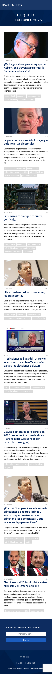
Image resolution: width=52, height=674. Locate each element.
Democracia (9, 611)
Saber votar (28, 252)
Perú (28, 318)
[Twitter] (21, 657)
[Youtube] (31, 657)
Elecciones (25, 388)
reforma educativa (27, 100)
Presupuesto (31, 176)
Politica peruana (26, 391)
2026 (6, 388)
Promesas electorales (13, 252)
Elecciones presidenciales (15, 318)
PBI (22, 176)
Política (28, 542)
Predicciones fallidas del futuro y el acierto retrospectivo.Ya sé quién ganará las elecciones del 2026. (25, 362)
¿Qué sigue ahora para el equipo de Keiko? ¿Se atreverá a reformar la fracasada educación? (25, 67)
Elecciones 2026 (34, 96)
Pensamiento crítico (27, 248)
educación (21, 96)
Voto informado (39, 318)
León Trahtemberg (11, 100)
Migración (8, 468)
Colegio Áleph (10, 96)
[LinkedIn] (24, 657)
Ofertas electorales (12, 176)
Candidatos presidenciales (15, 168)
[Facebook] (28, 657)
